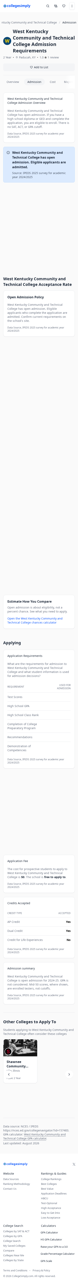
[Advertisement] (39, 225)
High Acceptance (51, 1208)
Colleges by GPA (12, 1236)
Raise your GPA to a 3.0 (54, 1246)
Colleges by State (13, 1260)
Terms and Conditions (15, 1270)
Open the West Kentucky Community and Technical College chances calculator (35, 620)
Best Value (47, 1188)
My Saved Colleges (14, 1245)
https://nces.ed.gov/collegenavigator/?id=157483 (35, 1130)
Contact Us (9, 1188)
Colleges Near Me (13, 1255)
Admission (34, 82)
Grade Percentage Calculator (58, 1254)
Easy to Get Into (50, 1213)
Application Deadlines (54, 1193)
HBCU (44, 1198)
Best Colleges (49, 1184)
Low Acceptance (50, 1217)
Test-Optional (49, 1203)
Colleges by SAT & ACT (16, 1231)
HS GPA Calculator (51, 1239)
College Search (12, 1241)
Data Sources (11, 1179)
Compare (8, 1250)
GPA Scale (46, 1261)
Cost (53, 82)
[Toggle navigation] (72, 6)
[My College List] (64, 6)
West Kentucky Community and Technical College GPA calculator (34, 1136)
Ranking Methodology (16, 1184)
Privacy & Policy (41, 1270)
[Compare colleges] (56, 6)
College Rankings (51, 1179)
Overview (13, 82)
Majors (68, 82)
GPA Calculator (49, 1232)
